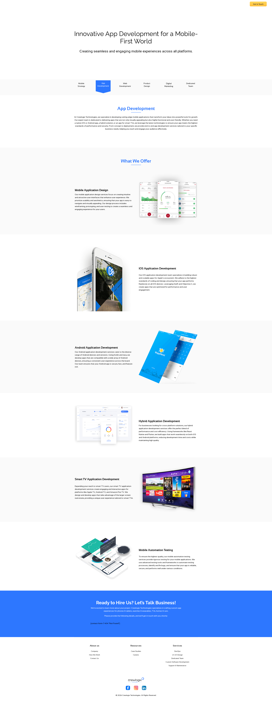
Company (215, 4)
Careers (243, 4)
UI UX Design (177, 655)
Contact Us (94, 658)
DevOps (177, 651)
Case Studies (136, 651)
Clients (234, 4)
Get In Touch (258, 4)
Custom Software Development (177, 662)
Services (225, 4)
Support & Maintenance (177, 665)
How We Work (94, 655)
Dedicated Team (177, 658)
